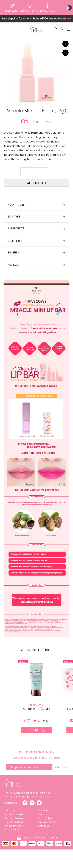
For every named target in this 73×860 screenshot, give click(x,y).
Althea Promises (13, 814)
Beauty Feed (11, 829)
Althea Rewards (13, 826)
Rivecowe (36, 704)
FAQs (39, 814)
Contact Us (42, 826)
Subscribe (60, 767)
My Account (43, 810)
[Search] (62, 28)
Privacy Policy (44, 818)
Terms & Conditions (47, 822)
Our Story (9, 810)
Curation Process (14, 818)
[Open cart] (68, 29)
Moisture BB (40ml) (36, 709)
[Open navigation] (5, 28)
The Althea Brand (14, 822)
